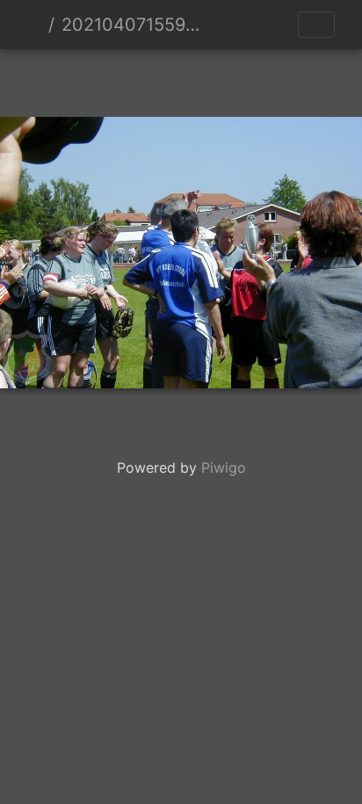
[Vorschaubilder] (181, 79)
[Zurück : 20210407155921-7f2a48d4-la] (121, 79)
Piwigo (223, 467)
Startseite (34, 24)
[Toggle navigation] (316, 24)
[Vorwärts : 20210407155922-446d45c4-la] (241, 79)
